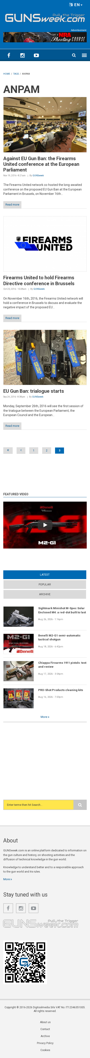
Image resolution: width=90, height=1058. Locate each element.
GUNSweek (38, 175)
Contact (45, 1029)
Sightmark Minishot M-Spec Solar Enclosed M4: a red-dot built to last (62, 610)
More (44, 716)
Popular (45, 584)
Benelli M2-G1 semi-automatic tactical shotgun (59, 637)
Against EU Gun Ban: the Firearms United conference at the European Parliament (41, 164)
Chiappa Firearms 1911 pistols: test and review (62, 664)
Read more (12, 204)
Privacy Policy (45, 1043)
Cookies (45, 1050)
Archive (44, 594)
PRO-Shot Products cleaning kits (60, 690)
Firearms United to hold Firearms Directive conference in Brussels (38, 280)
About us (45, 1022)
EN (76, 4)
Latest (53, 574)
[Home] (45, 17)
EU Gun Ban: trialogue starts (33, 391)
